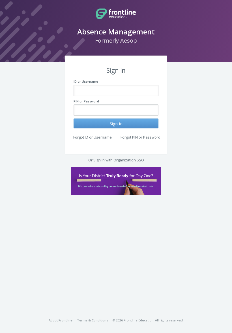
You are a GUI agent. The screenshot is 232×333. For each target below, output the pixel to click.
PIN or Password (86, 101)
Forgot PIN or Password (140, 137)
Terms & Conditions (92, 320)
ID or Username (86, 81)
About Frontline (60, 320)
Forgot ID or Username (92, 137)
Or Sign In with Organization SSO (116, 160)
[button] (116, 181)
